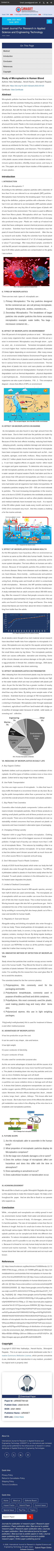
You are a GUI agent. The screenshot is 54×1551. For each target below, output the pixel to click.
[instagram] (51, 2)
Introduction (8, 56)
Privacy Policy (7, 1475)
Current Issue (40, 1505)
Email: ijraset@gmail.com (29, 3)
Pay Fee (22, 1510)
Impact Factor (9, 1505)
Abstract (6, 51)
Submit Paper (24, 1505)
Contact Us (5, 2)
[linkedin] (47, 2)
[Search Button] (30, 1516)
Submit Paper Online (43, 1547)
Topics (32, 1510)
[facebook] (39, 2)
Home (3, 35)
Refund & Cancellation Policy (13, 1478)
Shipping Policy (8, 1481)
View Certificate (17, 89)
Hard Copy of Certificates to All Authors (17, 14)
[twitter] (43, 2)
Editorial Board (31, 1500)
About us (16, 1500)
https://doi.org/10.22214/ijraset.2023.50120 (27, 85)
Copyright (7, 71)
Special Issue (9, 1510)
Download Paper (28, 1396)
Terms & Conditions (9, 1484)
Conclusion (7, 61)
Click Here (19, 1416)
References (7, 66)
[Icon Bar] (49, 21)
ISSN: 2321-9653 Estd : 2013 (14, 21)
